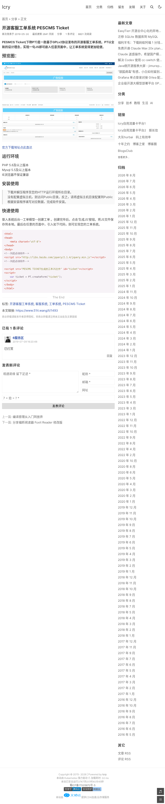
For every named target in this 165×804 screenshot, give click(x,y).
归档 (110, 7)
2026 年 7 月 (126, 181)
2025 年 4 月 (127, 268)
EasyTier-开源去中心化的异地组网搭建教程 (140, 31)
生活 (145, 103)
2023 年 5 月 (127, 397)
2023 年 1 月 (126, 414)
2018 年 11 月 (127, 583)
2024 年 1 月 (126, 350)
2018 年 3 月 (126, 624)
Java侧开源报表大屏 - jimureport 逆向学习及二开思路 (140, 66)
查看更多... (123, 157)
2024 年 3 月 (127, 338)
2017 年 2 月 (126, 688)
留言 (121, 7)
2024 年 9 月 (127, 303)
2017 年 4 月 (126, 676)
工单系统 (55, 304)
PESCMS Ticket (74, 304)
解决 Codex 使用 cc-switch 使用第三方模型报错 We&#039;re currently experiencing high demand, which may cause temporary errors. (140, 60)
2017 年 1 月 (126, 694)
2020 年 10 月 (127, 461)
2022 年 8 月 (126, 443)
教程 (137, 103)
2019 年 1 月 (126, 571)
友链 (132, 7)
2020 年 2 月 (126, 496)
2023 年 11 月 (127, 362)
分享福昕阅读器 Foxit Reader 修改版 (37, 422)
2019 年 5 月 (126, 548)
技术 (129, 103)
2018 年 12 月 (127, 577)
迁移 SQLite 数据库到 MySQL (138, 37)
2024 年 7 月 (127, 315)
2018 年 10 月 (127, 589)
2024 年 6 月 (127, 321)
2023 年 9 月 (127, 373)
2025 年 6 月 (126, 257)
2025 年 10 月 (127, 233)
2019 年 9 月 (126, 525)
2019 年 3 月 (126, 560)
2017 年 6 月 (126, 665)
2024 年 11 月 (127, 292)
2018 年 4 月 (126, 618)
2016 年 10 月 (127, 705)
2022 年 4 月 (127, 449)
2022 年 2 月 (126, 455)
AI (151, 103)
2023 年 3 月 (127, 408)
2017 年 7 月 (126, 659)
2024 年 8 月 (127, 309)
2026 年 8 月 (126, 175)
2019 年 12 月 (127, 507)
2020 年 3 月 (127, 490)
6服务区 (18, 338)
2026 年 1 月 (126, 216)
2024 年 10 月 (127, 298)
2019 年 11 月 (127, 513)
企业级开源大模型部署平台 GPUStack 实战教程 (140, 83)
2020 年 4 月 (127, 484)
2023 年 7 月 (127, 385)
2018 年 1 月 (126, 635)
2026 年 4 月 (127, 198)
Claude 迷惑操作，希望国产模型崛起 (140, 54)
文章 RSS (124, 753)
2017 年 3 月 (126, 682)
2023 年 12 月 (127, 356)
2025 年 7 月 (126, 251)
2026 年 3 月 (127, 204)
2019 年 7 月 (126, 536)
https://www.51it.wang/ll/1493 (37, 310)
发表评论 (58, 406)
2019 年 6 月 (126, 542)
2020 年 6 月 (126, 472)
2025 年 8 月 (126, 245)
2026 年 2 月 (126, 210)
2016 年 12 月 (127, 700)
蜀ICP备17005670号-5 (82, 785)
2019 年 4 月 (126, 554)
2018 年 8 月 (126, 600)
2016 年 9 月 (126, 711)
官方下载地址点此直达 (17, 147)
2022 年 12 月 (127, 420)
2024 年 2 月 (127, 344)
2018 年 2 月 (126, 630)
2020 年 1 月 (126, 501)
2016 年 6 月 (126, 729)
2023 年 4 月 (127, 402)
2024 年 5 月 (127, 327)
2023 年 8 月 (127, 379)
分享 (14, 19)
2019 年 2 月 (126, 566)
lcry (6, 7)
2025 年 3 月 (127, 274)
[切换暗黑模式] (160, 7)
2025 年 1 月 (126, 286)
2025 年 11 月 (127, 228)
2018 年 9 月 (126, 595)
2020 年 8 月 (126, 466)
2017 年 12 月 (127, 641)
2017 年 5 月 (126, 670)
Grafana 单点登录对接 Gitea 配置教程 (140, 77)
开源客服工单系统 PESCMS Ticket (35, 27)
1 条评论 (70, 34)
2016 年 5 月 (126, 734)
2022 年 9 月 (126, 437)
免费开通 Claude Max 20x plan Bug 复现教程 (140, 48)
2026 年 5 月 (126, 193)
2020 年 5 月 (126, 478)
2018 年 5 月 (126, 612)
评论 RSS (124, 759)
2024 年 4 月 (127, 332)
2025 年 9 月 (126, 239)
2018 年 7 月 (126, 606)
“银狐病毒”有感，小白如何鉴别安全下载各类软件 (140, 72)
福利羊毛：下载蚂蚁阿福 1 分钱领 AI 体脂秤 (140, 42)
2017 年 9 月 (126, 653)
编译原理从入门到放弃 (28, 417)
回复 (109, 355)
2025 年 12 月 (127, 222)
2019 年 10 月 (127, 519)
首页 (89, 7)
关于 (143, 7)
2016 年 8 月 (126, 717)
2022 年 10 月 (127, 432)
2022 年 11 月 (127, 426)
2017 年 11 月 (127, 647)
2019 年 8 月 (126, 531)
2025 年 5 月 (126, 263)
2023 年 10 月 (127, 367)
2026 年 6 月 (126, 187)
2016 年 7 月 (126, 723)
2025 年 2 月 (126, 280)
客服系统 (41, 304)
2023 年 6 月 (127, 391)
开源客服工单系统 (22, 304)
